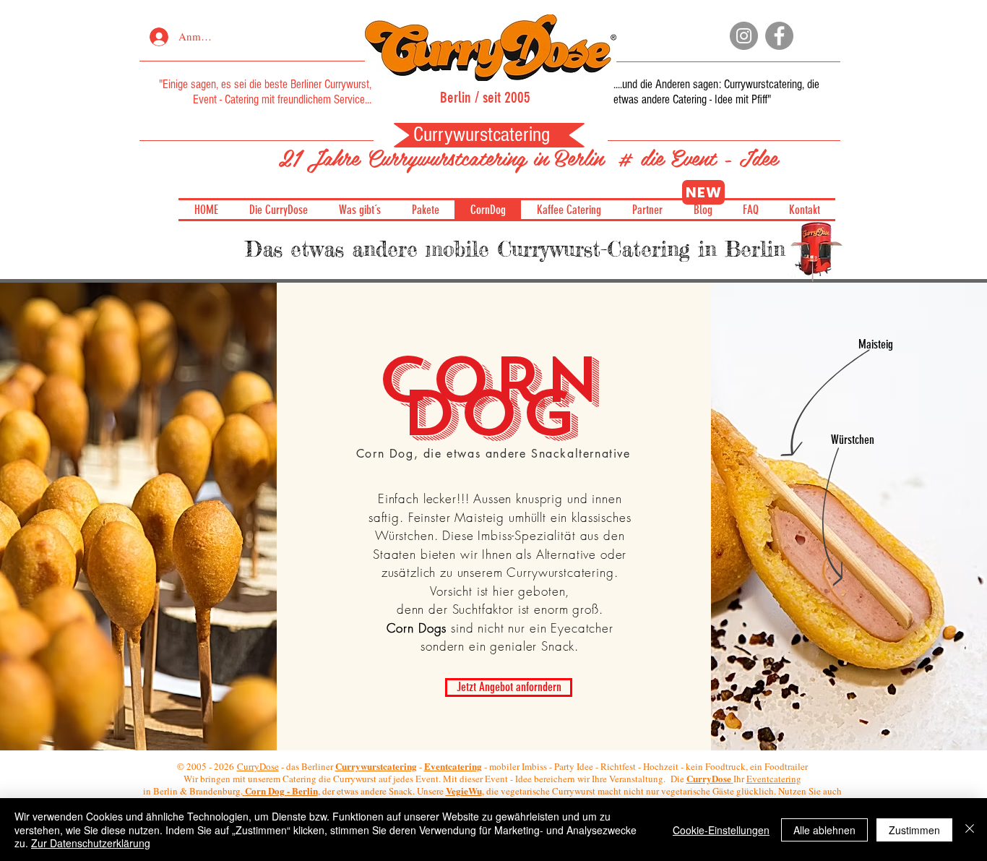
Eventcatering (773, 778)
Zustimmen (914, 830)
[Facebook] (779, 36)
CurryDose (258, 766)
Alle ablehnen (824, 830)
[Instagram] (744, 36)
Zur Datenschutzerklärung (90, 843)
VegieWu (464, 790)
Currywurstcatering (763, 84)
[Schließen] (969, 829)
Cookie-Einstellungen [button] (721, 830)
